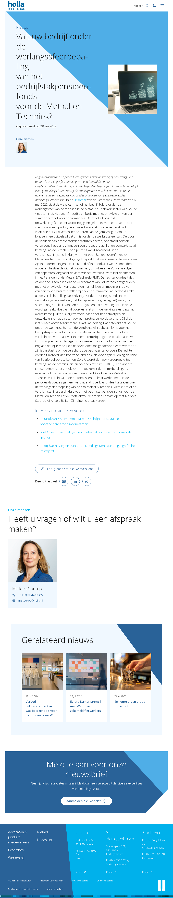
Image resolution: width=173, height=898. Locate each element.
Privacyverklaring (80, 880)
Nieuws (42, 832)
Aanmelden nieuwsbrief (83, 801)
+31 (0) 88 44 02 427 (30, 595)
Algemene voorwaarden (51, 880)
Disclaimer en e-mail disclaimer (23, 889)
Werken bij (16, 857)
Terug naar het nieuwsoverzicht (70, 469)
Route (79, 872)
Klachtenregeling (55, 889)
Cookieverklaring (105, 880)
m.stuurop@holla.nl (30, 600)
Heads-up (44, 840)
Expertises (16, 850)
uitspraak (80, 200)
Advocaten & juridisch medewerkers (18, 837)
